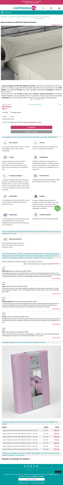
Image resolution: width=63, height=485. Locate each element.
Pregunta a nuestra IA (31, 132)
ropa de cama (12, 16)
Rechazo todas (23, 483)
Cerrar (58, 472)
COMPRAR (31, 127)
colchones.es (4, 16)
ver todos (37, 18)
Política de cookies (38, 476)
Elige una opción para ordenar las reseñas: (14, 261)
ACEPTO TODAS (32, 479)
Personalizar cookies (38, 483)
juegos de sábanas (21, 16)
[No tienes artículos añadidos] (59, 9)
